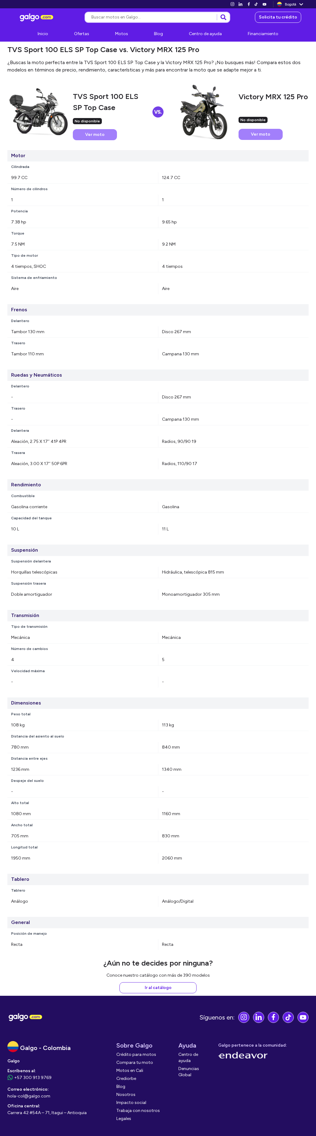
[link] (232, 4)
